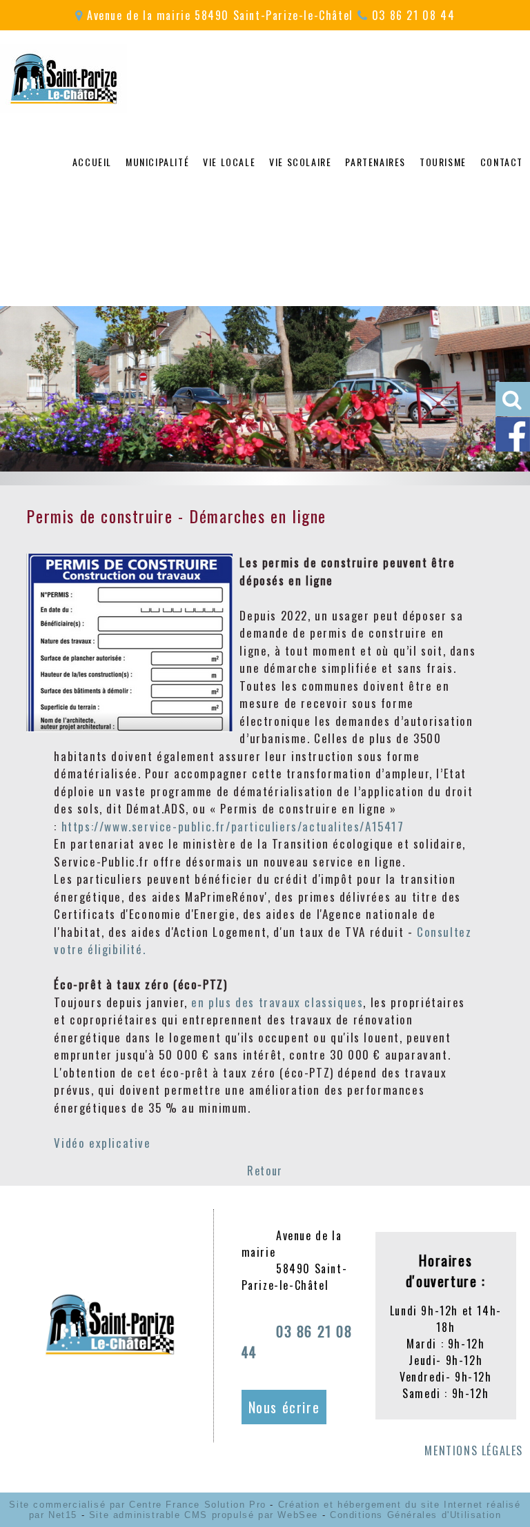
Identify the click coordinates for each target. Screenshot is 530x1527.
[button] (512, 399)
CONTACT (501, 161)
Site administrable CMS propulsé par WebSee (203, 1515)
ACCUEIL (92, 161)
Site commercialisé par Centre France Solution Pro (137, 1504)
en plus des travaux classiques (277, 1002)
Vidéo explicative (104, 1142)
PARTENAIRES (375, 161)
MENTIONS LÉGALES (473, 1450)
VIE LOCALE (229, 161)
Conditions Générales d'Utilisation (415, 1515)
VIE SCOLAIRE (300, 161)
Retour (265, 1170)
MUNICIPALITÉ (157, 161)
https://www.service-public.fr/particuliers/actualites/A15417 (232, 826)
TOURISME (443, 161)
